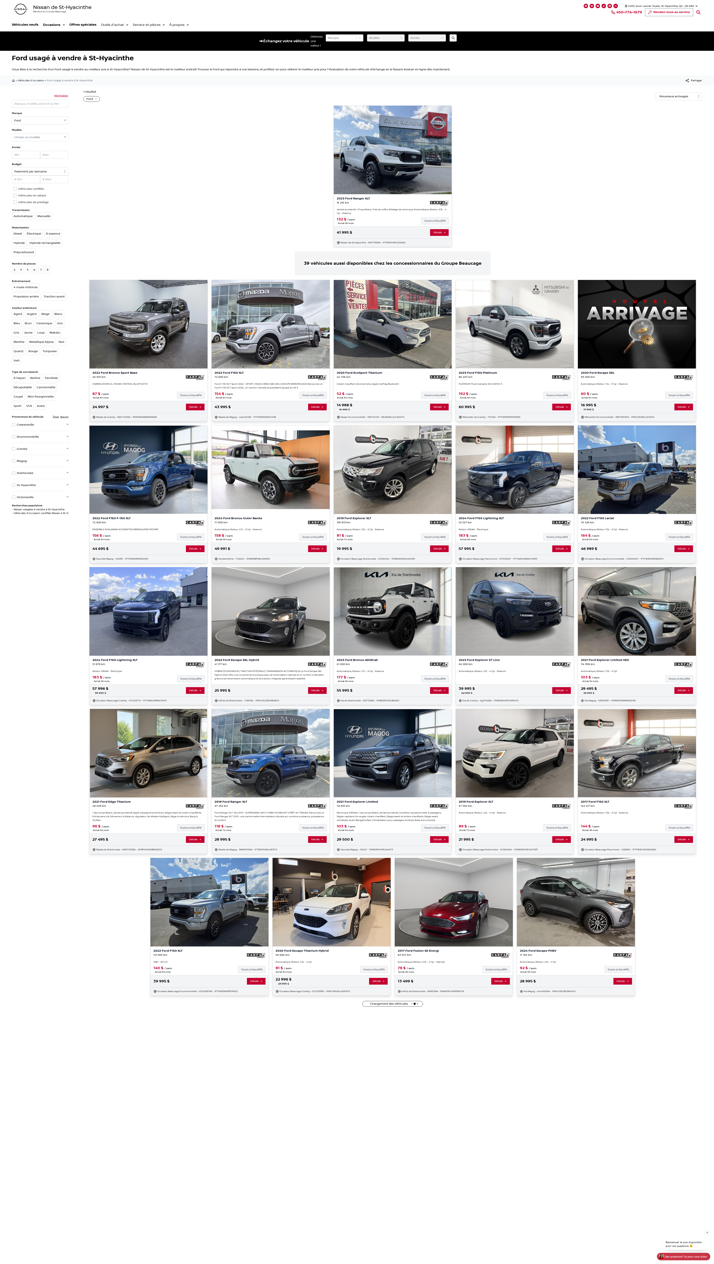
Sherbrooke (25, 473)
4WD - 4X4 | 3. (160, 962)
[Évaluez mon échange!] (453, 37)
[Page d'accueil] (14, 80)
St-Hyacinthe (26, 485)
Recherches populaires (27, 505)
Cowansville (25, 424)
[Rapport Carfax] (439, 203)
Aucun (64, 416)
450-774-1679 (629, 12)
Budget (17, 164)
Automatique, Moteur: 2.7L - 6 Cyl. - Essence (238, 529)
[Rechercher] (698, 12)
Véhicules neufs (25, 25)
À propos (176, 25)
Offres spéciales (83, 25)
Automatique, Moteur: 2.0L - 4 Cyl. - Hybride (421, 962)
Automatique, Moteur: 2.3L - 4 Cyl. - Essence (482, 671)
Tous (56, 416)
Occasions (51, 25)
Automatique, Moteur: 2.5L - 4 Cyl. (294, 962)
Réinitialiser (61, 95)
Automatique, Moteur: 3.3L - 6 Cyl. (599, 671)
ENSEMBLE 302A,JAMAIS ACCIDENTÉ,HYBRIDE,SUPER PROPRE (125, 529)
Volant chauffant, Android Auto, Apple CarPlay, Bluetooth (368, 384)
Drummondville (28, 436)
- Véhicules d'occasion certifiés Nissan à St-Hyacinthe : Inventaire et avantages (62, 513)
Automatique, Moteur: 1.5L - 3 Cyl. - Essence (604, 384)
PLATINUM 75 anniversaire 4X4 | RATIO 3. (480, 384)
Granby (22, 449)
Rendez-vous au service (671, 12)
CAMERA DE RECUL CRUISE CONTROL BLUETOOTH (120, 384)
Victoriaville (25, 497)
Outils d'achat (112, 25)
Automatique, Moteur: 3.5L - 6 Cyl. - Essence (360, 529)
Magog (22, 461)
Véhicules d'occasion (31, 80)
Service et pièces (146, 25)
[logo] (20, 9)
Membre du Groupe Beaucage (49, 11)
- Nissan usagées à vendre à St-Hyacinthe (38, 509)
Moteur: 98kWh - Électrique (473, 529)
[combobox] (328, 38)
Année (16, 147)
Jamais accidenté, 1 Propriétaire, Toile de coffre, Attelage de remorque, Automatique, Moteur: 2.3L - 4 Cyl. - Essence (391, 211)
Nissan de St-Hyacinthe (62, 7)
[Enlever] (95, 99)
